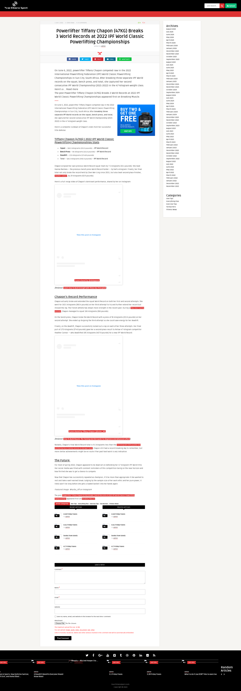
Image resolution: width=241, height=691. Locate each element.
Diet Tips (74, 504)
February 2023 (172, 145)
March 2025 (170, 76)
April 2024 (170, 106)
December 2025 (172, 51)
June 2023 (170, 134)
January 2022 (171, 181)
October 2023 (171, 123)
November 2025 (172, 54)
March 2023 (170, 142)
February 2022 (172, 178)
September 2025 (172, 59)
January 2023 (171, 148)
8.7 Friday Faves (70, 546)
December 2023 (172, 117)
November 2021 (172, 186)
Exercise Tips (94, 504)
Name (57, 587)
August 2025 (171, 62)
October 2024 (171, 90)
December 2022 (172, 150)
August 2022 (171, 161)
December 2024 (172, 84)
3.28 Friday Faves (122, 674)
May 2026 (170, 37)
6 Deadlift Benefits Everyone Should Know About (17, 675)
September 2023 (172, 125)
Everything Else (83, 504)
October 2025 (171, 57)
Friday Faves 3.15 (198, 674)
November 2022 (172, 153)
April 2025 (170, 73)
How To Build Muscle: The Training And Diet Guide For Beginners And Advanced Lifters (97, 439)
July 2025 (169, 65)
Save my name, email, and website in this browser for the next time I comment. (84, 616)
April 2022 (170, 172)
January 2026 (171, 48)
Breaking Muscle (88, 499)
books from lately (71, 536)
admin (103, 46)
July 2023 (169, 131)
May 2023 (170, 137)
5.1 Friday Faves (84, 674)
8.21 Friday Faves (70, 525)
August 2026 (171, 29)
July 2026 (169, 32)
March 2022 (170, 175)
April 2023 (170, 139)
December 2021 (172, 183)
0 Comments (82, 23)
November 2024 (172, 87)
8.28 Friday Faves (70, 514)
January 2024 (171, 114)
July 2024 (169, 98)
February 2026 (172, 46)
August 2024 (171, 95)
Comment (59, 569)
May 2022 (170, 170)
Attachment (59, 620)
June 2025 (170, 68)
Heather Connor (61, 176)
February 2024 (172, 112)
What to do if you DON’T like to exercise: (169, 674)
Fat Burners (104, 504)
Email (57, 597)
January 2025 (171, 81)
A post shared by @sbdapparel (87, 280)
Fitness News (114, 504)
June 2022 (170, 167)
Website (57, 607)
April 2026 (170, 40)
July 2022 (169, 164)
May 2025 (170, 70)
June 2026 (170, 34)
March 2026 (171, 43)
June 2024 (170, 101)
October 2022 (171, 156)
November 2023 (172, 120)
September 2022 (172, 159)
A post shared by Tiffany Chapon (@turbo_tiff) (87, 431)
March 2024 (171, 109)
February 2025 (172, 79)
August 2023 (171, 128)
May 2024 (170, 103)
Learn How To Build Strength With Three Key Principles (85, 288)
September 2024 (172, 92)
